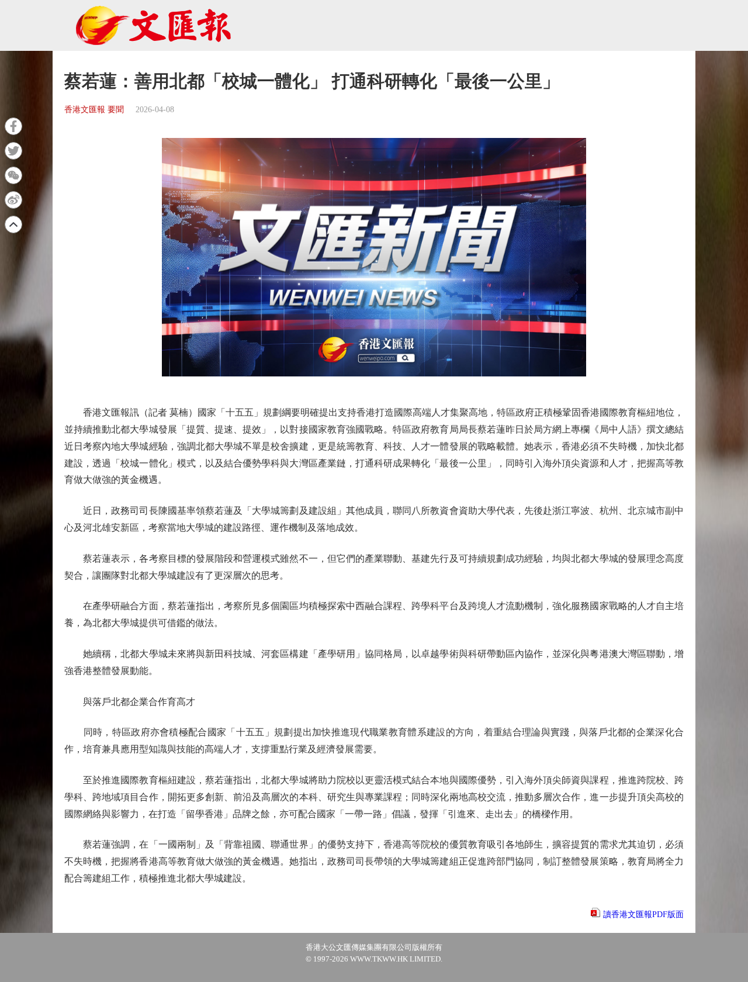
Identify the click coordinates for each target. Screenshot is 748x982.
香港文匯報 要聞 (94, 109)
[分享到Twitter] (13, 151)
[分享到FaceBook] (13, 126)
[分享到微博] (13, 200)
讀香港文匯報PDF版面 (643, 914)
